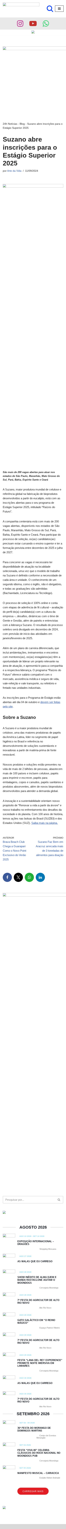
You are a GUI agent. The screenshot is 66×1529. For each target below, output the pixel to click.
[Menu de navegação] (59, 9)
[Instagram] (20, 23)
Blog (22, 123)
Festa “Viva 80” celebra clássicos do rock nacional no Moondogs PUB (38, 1453)
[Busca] (50, 9)
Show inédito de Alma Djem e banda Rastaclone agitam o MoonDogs (36, 1280)
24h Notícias (10, 123)
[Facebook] (7, 877)
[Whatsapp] (45, 23)
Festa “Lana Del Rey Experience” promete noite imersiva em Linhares (39, 1363)
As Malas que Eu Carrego (34, 1261)
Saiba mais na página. (44, 822)
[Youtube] (33, 23)
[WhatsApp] (29, 877)
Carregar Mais (33, 1491)
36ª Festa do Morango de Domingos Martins (34, 1429)
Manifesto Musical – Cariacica (38, 1473)
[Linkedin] (40, 877)
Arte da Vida (14, 170)
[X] (18, 877)
